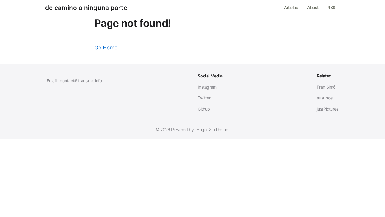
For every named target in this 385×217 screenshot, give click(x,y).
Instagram (207, 87)
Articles (291, 7)
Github (204, 109)
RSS (331, 7)
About (313, 7)
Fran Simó (326, 87)
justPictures (327, 109)
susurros (324, 97)
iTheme (221, 129)
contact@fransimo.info (81, 80)
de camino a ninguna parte (86, 7)
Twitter (204, 97)
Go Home (106, 48)
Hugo (201, 129)
